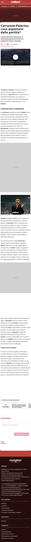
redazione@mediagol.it (7, 480)
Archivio (3, 529)
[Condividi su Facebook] (5, 44)
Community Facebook (7, 510)
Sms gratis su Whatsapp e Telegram (11, 512)
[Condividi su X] (8, 44)
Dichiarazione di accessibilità (9, 536)
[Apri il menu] (2, 2)
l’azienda (3, 503)
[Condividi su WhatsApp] (2, 44)
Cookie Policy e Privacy (7, 534)
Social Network (5, 508)
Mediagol (4, 6)
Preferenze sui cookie (7, 538)
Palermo (12, 6)
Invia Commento (21, 434)
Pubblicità (4, 506)
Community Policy (6, 532)
